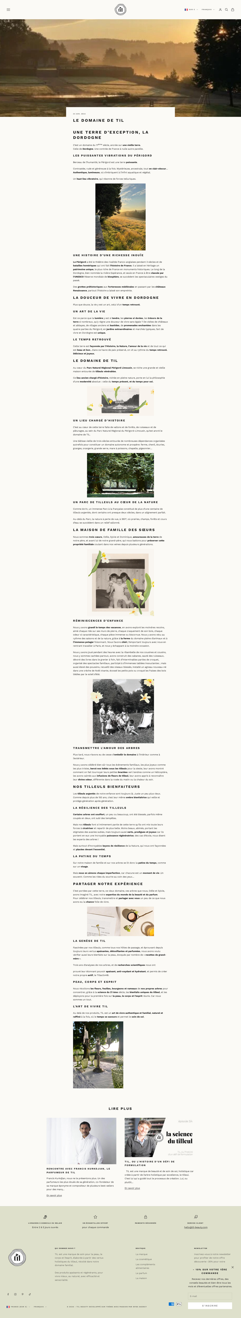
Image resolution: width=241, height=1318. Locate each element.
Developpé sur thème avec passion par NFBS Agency (118, 1307)
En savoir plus (54, 1195)
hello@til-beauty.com (196, 1227)
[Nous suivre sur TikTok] (29, 1294)
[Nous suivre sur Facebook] (8, 1294)
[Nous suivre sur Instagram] (15, 1294)
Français (207, 9)
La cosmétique (144, 1259)
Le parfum (141, 1273)
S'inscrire (210, 1305)
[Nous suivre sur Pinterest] (22, 1294)
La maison (141, 1278)
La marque (141, 1254)
